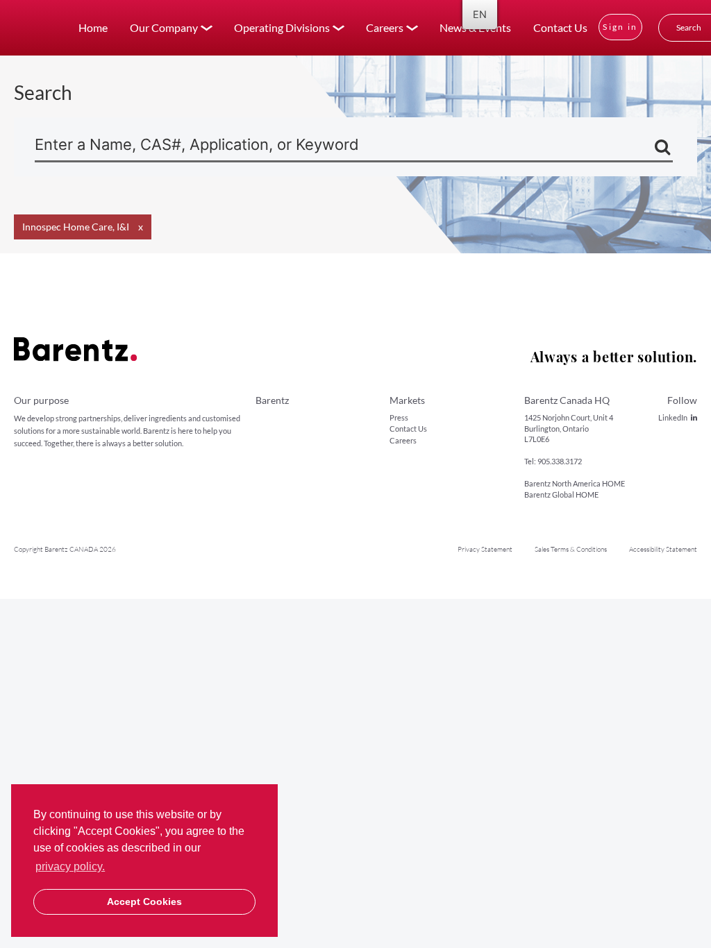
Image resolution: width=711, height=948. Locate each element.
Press (399, 417)
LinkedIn (672, 417)
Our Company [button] (164, 27)
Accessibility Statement (663, 549)
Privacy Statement (485, 549)
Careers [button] (384, 27)
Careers (403, 440)
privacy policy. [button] (70, 866)
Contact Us (560, 27)
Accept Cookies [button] (144, 901)
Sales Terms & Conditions (571, 549)
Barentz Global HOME (561, 494)
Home (93, 27)
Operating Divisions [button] (282, 27)
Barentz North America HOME (574, 483)
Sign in (620, 27)
